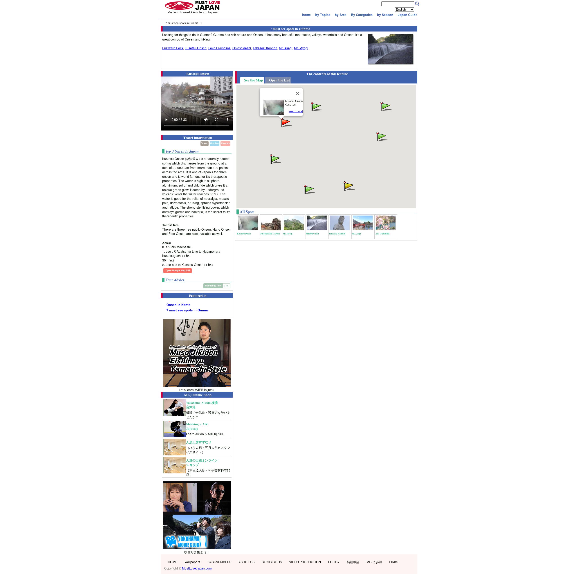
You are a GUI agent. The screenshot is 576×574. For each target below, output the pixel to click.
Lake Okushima (219, 48)
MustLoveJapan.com (197, 568)
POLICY (334, 562)
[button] (286, 122)
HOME (172, 562)
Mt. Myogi (301, 48)
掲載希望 (353, 562)
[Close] (297, 93)
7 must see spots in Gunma (181, 23)
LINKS (393, 562)
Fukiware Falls (172, 48)
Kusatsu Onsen (196, 48)
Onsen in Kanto (178, 305)
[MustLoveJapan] (192, 14)
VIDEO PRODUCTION (305, 562)
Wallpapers (192, 562)
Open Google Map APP (178, 270)
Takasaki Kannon (265, 48)
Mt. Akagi (285, 48)
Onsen (204, 143)
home (306, 14)
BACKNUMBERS (219, 562)
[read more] (295, 111)
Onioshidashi (241, 48)
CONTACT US (272, 562)
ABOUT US (246, 562)
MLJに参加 (374, 562)
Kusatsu (225, 143)
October (214, 143)
